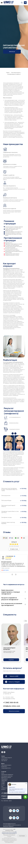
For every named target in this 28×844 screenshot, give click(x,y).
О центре (3, 771)
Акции (2, 773)
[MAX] (10, 810)
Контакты (3, 789)
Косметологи (4, 766)
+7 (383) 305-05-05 (10, 702)
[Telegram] (14, 810)
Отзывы (3, 783)
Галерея (3, 782)
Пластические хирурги (6, 765)
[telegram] (2, 752)
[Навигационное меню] (25, 2)
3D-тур (2, 785)
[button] (22, 2)
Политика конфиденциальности (9, 823)
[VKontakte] (17, 810)
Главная (7, 72)
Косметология (4, 759)
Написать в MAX (14, 676)
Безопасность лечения (6, 777)
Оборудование (4, 779)
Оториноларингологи (6, 768)
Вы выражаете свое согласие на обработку (9, 832)
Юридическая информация (7, 774)
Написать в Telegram (14, 682)
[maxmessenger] (4, 752)
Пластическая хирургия (15, 72)
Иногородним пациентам (6, 776)
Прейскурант (4, 780)
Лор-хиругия (4, 760)
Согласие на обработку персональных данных (12, 825)
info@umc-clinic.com (11, 706)
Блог (2, 786)
